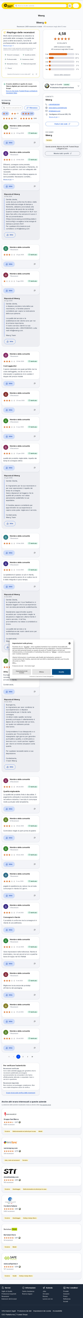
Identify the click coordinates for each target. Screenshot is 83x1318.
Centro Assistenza (28, 1291)
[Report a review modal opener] (34, 142)
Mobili (40, 1131)
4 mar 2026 (20, 427)
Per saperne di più (45, 1105)
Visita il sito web (60, 124)
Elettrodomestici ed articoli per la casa (24, 1131)
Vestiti (14, 1276)
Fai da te (49, 140)
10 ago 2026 (8, 300)
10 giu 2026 (20, 254)
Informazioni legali (9, 1311)
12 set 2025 (20, 947)
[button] (70, 6)
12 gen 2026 (20, 453)
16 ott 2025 (20, 1038)
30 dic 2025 (20, 855)
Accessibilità (57, 1311)
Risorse (45, 1296)
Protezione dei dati (24, 1311)
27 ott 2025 (20, 912)
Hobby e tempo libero (29, 1218)
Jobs (44, 1291)
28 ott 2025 (20, 787)
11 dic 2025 (20, 570)
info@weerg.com (54, 111)
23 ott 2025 (20, 1012)
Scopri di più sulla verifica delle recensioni (20, 1093)
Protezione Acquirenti (9, 1294)
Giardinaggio (16, 1189)
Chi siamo (46, 1294)
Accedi (65, 1301)
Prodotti (66, 1291)
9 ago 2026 (20, 281)
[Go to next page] (28, 1057)
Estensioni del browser (9, 1299)
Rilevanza (33, 108)
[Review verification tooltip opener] (45, 22)
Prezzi (65, 1296)
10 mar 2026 (20, 400)
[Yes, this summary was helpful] (33, 74)
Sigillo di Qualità (7, 1291)
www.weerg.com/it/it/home (58, 108)
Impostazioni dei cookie (42, 1311)
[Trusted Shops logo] (8, 6)
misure (19, 1071)
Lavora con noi (48, 1299)
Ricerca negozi (27, 1294)
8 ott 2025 (19, 980)
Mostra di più (53, 117)
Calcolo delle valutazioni (62, 75)
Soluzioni (66, 1294)
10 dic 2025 (8, 702)
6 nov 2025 (19, 881)
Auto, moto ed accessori (12, 1160)
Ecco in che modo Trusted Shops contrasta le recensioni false (21, 92)
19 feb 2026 (20, 361)
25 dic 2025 (20, 826)
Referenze (66, 1299)
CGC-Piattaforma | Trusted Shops (15, 1315)
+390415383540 (54, 104)
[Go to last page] (32, 1057)
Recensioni (5, 1296)
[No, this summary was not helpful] (36, 74)
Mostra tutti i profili (61, 153)
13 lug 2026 (20, 133)
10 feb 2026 (20, 159)
